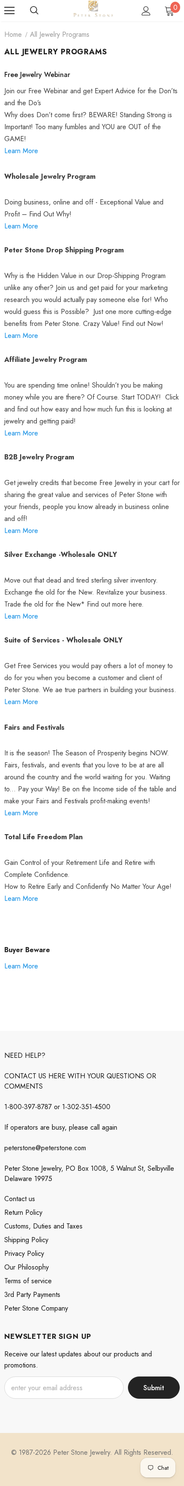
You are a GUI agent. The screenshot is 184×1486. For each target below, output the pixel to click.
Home (13, 34)
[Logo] (93, 10)
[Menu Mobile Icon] (9, 11)
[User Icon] (146, 10)
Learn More (21, 151)
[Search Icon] (34, 10)
